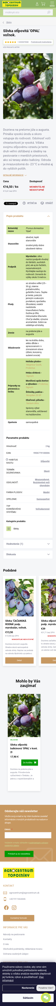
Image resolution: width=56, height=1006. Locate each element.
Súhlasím (28, 997)
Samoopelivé (43, 499)
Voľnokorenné (43, 509)
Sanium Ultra (32, 403)
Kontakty (7, 939)
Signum (30, 376)
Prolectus (30, 368)
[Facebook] (6, 907)
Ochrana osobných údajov (15, 954)
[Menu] (52, 4)
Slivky (16, 528)
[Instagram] (13, 907)
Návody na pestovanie (14, 934)
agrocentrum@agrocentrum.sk (24, 893)
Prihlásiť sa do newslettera (19, 854)
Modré (46, 492)
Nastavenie (28, 987)
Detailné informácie (13, 175)
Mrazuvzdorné (42, 479)
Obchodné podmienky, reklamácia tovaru (22, 949)
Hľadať (49, 12)
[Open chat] (46, 998)
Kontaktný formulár (18, 918)
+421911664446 (17, 899)
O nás (6, 944)
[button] (24, 768)
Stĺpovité (45, 461)
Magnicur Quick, (34, 364)
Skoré (47, 471)
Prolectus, (43, 384)
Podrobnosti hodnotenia (41, 42)
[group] (28, 744)
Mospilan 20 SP (33, 395)
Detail (19, 660)
